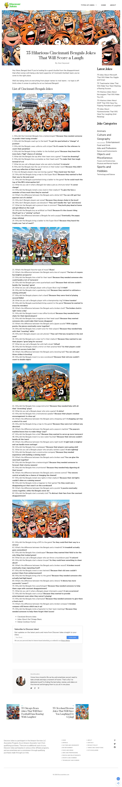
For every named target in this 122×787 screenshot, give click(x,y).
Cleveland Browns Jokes (26, 617)
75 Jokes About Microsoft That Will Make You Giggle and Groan (108, 77)
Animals (101, 131)
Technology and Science (106, 174)
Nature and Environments (107, 151)
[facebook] (114, 747)
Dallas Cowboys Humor (26, 622)
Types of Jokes (87, 5)
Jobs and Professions (106, 148)
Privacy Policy (92, 745)
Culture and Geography (104, 137)
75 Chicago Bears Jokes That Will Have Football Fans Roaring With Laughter (32, 712)
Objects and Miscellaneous (104, 156)
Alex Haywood (63, 63)
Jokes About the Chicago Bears (29, 619)
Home (103, 5)
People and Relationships (106, 161)
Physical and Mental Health (107, 163)
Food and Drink (103, 145)
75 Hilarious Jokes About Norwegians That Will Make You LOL (108, 94)
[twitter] (114, 744)
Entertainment (113, 142)
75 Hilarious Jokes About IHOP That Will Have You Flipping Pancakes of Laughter (109, 103)
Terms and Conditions (95, 747)
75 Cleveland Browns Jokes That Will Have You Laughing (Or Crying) (63, 712)
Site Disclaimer (92, 750)
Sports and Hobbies (104, 169)
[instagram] (114, 740)
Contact (90, 742)
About (113, 5)
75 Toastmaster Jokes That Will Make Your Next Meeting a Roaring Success (109, 86)
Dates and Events (101, 142)
